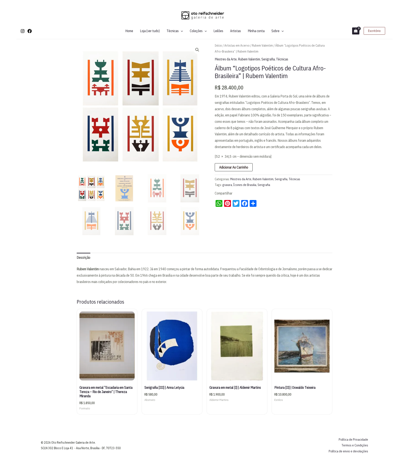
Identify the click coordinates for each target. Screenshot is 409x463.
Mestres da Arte (226, 59)
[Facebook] (29, 31)
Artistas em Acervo (237, 45)
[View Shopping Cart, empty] (355, 30)
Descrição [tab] (83, 257)
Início (218, 45)
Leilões (218, 31)
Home (129, 31)
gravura (227, 185)
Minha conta (256, 31)
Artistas (235, 31)
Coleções (196, 31)
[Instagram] (22, 31)
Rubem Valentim (262, 45)
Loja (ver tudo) (150, 31)
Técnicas (173, 31)
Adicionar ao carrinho (233, 167)
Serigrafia (268, 59)
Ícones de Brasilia (244, 185)
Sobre (275, 31)
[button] (181, 31)
